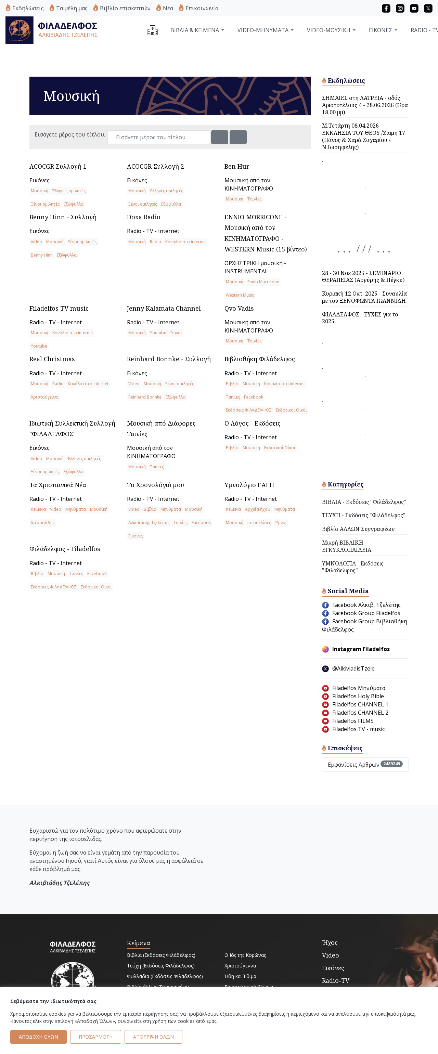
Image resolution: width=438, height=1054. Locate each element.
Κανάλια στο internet (185, 242)
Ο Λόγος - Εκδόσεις (252, 423)
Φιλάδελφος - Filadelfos (64, 549)
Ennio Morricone (263, 282)
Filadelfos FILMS (353, 721)
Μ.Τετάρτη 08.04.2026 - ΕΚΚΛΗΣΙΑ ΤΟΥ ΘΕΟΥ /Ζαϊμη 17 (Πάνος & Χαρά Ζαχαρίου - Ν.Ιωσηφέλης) (363, 136)
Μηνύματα (75, 509)
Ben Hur (236, 166)
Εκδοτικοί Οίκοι (291, 410)
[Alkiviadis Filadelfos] (52, 29)
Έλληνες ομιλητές (69, 191)
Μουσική (39, 191)
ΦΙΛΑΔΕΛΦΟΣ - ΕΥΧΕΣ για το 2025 (360, 318)
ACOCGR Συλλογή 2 (155, 166)
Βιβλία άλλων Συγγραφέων (158, 987)
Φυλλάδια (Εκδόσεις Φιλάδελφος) (165, 976)
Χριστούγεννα (45, 397)
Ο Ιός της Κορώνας (245, 955)
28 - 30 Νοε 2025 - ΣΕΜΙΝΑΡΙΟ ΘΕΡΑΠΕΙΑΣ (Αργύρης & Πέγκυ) (363, 276)
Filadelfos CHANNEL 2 (360, 712)
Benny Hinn (42, 255)
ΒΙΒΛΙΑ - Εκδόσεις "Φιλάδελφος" (364, 502)
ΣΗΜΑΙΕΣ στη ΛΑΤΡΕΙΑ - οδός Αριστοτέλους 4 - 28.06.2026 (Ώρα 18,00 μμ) (365, 105)
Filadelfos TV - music (358, 729)
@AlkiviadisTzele (353, 668)
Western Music (240, 295)
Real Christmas (52, 359)
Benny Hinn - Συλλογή (62, 217)
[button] (386, 8)
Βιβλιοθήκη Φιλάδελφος (259, 359)
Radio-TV (335, 980)
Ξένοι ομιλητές (45, 204)
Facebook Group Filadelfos (366, 613)
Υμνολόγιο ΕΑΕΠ (249, 485)
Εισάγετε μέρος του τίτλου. (70, 134)
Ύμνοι (176, 333)
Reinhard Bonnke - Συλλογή (169, 359)
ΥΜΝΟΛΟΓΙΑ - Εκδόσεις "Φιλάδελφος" (353, 567)
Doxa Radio (143, 217)
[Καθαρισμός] (238, 137)
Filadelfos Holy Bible (358, 696)
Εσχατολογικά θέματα (248, 987)
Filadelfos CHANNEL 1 (360, 704)
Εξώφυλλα (73, 204)
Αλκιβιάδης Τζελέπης (148, 522)
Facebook (253, 397)
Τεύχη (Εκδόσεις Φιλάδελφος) (161, 965)
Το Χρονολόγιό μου (155, 485)
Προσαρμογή (96, 1037)
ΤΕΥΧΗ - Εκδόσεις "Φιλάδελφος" (363, 515)
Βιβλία (232, 384)
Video (36, 242)
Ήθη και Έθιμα (240, 976)
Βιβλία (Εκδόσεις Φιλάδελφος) (161, 955)
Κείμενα (38, 509)
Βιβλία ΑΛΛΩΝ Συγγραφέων (358, 529)
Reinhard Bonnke (145, 397)
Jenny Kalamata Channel (164, 308)
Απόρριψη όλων (153, 1037)
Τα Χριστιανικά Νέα (57, 485)
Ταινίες (254, 199)
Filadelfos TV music (59, 308)
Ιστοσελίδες (42, 522)
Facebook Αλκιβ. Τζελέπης (366, 605)
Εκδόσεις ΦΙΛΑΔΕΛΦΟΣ (249, 410)
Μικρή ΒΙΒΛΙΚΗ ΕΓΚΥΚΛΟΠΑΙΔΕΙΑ (346, 546)
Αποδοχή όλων (38, 1037)
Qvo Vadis (239, 308)
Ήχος (330, 942)
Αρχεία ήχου (257, 509)
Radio (155, 242)
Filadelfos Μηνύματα (358, 688)
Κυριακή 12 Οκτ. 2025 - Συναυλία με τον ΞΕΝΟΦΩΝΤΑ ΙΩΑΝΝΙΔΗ (364, 297)
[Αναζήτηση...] (219, 137)
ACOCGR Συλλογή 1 (58, 166)
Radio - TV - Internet (153, 231)
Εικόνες (39, 180)
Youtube (39, 346)
